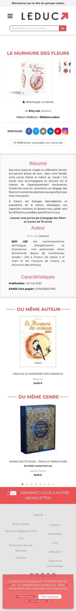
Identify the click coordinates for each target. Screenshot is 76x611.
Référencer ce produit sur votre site (39, 142)
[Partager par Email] (43, 131)
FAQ (55, 543)
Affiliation (55, 551)
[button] (29, 78)
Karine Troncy (38, 470)
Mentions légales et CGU (21, 531)
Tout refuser (38, 601)
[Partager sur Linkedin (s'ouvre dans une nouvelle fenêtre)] (50, 131)
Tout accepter (50, 596)
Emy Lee (34, 111)
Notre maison (21, 524)
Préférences (25, 596)
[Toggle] (8, 16)
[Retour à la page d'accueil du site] (44, 16)
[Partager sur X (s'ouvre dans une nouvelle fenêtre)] (36, 131)
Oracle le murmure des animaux (38, 373)
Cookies (21, 557)
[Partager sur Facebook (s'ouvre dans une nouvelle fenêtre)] (29, 131)
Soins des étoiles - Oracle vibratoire (38, 461)
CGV (21, 538)
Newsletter (55, 534)
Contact (55, 525)
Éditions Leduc (50, 117)
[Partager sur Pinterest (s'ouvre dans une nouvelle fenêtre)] (58, 131)
